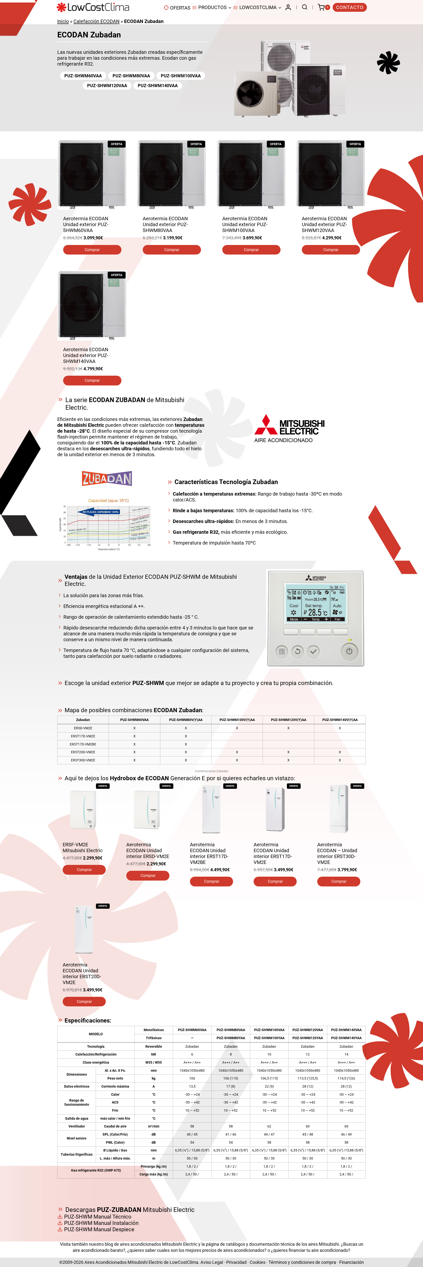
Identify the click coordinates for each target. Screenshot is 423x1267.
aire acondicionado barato (98, 1250)
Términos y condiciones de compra (302, 1262)
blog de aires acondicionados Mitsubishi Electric (151, 1244)
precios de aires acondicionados (233, 1250)
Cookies (257, 1262)
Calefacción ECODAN (96, 21)
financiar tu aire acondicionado (318, 1250)
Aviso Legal (211, 1262)
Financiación (351, 1262)
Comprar (92, 249)
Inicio (63, 21)
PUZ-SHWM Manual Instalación (101, 1223)
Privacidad (236, 1262)
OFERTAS (180, 8)
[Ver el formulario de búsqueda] (303, 7)
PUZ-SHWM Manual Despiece (99, 1229)
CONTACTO (350, 7)
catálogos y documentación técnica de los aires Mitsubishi (282, 1244)
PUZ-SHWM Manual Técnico (97, 1217)
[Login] (288, 7)
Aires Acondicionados (105, 1262)
